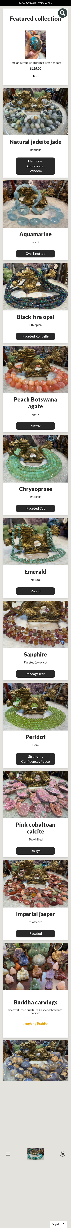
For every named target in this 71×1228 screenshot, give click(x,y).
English (55, 1224)
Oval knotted (35, 253)
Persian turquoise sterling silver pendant (35, 62)
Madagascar (35, 674)
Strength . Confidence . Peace (35, 758)
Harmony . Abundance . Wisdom (35, 166)
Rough (36, 851)
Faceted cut (35, 508)
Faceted (35, 933)
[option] (35, 51)
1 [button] (34, 76)
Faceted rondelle (35, 336)
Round (36, 591)
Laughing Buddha (35, 1023)
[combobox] (58, 1224)
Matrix (35, 426)
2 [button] (38, 76)
